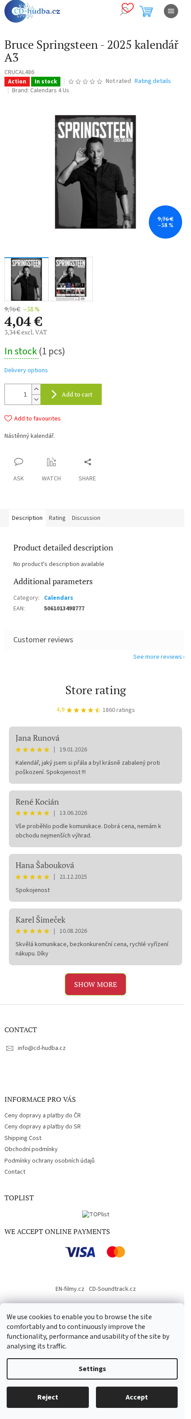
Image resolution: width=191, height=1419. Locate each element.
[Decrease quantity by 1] (36, 399)
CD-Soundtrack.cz (112, 1289)
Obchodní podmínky (31, 1149)
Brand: (40, 90)
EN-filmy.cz (70, 1289)
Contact (14, 1171)
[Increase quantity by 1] (36, 389)
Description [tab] (27, 518)
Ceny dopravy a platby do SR (42, 1126)
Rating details (153, 81)
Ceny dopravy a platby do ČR (42, 1115)
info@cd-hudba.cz (42, 1048)
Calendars (58, 598)
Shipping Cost (22, 1138)
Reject (47, 1397)
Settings (92, 1369)
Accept (137, 1397)
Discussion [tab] (86, 518)
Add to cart (77, 394)
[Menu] (171, 11)
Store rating (95, 689)
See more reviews (157, 657)
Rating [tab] (57, 518)
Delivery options (26, 370)
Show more (95, 984)
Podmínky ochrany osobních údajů (49, 1160)
